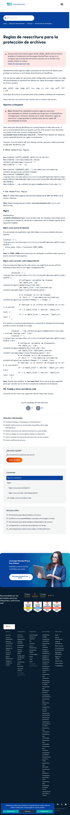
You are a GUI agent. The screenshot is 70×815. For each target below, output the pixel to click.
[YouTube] (66, 804)
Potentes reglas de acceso (19, 651)
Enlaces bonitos (59, 663)
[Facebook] (58, 804)
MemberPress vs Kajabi (45, 636)
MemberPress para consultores (45, 748)
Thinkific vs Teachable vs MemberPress (45, 651)
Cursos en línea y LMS (20, 636)
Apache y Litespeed (14, 478)
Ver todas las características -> (21, 674)
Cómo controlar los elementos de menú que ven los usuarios (27, 437)
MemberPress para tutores (45, 718)
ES (9, 626)
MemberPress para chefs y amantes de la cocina (45, 669)
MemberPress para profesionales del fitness (45, 689)
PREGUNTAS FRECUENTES (58, 653)
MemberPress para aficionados (45, 765)
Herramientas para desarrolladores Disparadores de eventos (30, 522)
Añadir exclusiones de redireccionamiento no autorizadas (26, 431)
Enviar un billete (14, 460)
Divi (30, 641)
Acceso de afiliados (8, 653)
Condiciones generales (57, 808)
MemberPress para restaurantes (45, 676)
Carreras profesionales (9, 638)
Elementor (32, 643)
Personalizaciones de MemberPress (59, 649)
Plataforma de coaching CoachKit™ (21, 641)
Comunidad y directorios (20, 646)
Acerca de (8, 635)
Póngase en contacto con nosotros (9, 663)
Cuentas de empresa (20, 669)
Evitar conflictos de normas (15, 440)
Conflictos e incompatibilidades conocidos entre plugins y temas (32, 518)
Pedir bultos (20, 666)
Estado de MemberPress (58, 642)
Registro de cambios (58, 657)
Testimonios (9, 646)
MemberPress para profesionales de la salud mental (45, 785)
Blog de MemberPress (9, 657)
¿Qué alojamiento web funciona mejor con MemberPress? (29, 529)
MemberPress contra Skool (45, 640)
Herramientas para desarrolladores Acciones (25, 515)
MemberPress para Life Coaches (45, 709)
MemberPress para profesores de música (46, 723)
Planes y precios (59, 646)
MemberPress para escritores (46, 714)
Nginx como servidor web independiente (23, 493)
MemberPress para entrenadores (45, 730)
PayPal (31, 656)
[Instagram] (61, 804)
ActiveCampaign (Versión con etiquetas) (33, 637)
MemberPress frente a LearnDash (45, 645)
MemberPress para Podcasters (46, 695)
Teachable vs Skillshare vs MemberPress (45, 657)
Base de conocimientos (58, 638)
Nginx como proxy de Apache (19, 488)
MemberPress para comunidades (45, 742)
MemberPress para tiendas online (45, 777)
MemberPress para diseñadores (45, 771)
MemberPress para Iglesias (45, 753)
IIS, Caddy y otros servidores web (19, 498)
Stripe (30, 659)
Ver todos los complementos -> (33, 665)
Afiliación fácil (58, 661)
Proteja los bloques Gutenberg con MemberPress (23, 422)
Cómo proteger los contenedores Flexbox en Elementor (25, 434)
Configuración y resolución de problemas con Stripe (27, 525)
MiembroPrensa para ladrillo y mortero (46, 793)
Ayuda (56, 635)
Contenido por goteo (21, 663)
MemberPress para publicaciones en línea (45, 702)
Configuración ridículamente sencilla (21, 657)
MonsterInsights (33, 654)
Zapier (31, 661)
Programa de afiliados (9, 649)
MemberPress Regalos (32, 651)
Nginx (9, 483)
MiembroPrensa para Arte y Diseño (46, 759)
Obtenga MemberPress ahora (20, 577)
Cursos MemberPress (32, 646)
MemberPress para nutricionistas (45, 736)
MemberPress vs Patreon (45, 663)
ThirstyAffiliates (59, 665)
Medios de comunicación (9, 642)
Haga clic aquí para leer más (19, 64)
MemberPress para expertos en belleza (45, 682)
